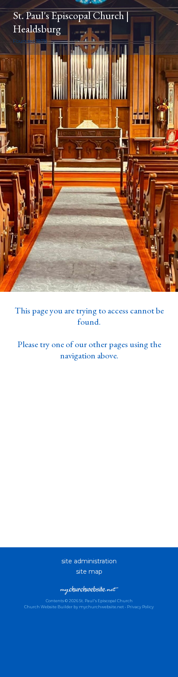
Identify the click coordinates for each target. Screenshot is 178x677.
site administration (89, 561)
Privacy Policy (140, 606)
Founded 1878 (30, 41)
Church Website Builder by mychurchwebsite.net (74, 606)
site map (89, 571)
